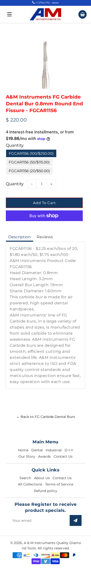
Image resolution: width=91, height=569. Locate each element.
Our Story (26, 456)
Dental (37, 450)
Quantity (15, 145)
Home (23, 450)
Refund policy (45, 491)
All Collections (30, 484)
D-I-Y (69, 450)
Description (19, 237)
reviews (45, 237)
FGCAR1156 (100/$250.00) (31, 153)
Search (25, 478)
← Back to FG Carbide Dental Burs (45, 417)
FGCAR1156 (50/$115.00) (29, 162)
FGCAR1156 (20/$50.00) (29, 171)
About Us (42, 478)
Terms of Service (59, 484)
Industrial (54, 450)
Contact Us (63, 456)
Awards (44, 456)
